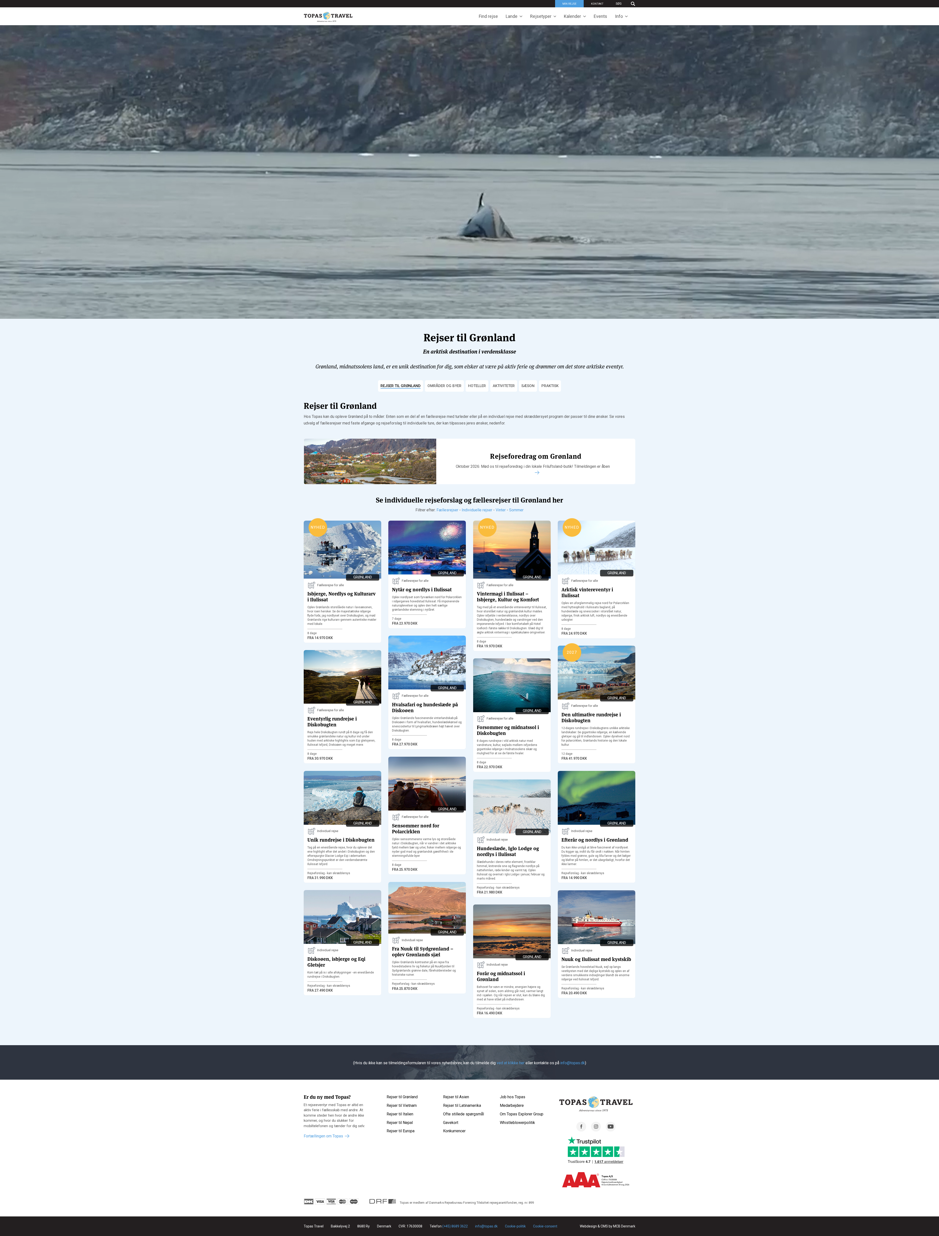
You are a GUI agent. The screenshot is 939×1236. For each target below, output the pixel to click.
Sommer (516, 510)
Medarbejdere (512, 1105)
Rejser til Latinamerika (462, 1105)
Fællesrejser (447, 510)
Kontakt (597, 3)
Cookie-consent (545, 1226)
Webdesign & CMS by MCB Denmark (607, 1226)
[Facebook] (581, 1130)
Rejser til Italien (400, 1114)
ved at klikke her (511, 1063)
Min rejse (569, 3)
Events (600, 16)
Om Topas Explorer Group (521, 1114)
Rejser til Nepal (400, 1122)
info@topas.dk (572, 1063)
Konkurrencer (454, 1131)
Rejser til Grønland (402, 1097)
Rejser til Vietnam (402, 1105)
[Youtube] (610, 1130)
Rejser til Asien (456, 1097)
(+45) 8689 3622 (455, 1226)
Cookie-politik (515, 1226)
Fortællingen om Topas (323, 1136)
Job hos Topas (512, 1097)
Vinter (501, 510)
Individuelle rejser (477, 510)
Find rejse (488, 16)
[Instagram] (596, 1130)
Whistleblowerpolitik (517, 1122)
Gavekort (450, 1122)
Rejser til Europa (400, 1131)
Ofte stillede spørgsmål (463, 1114)
